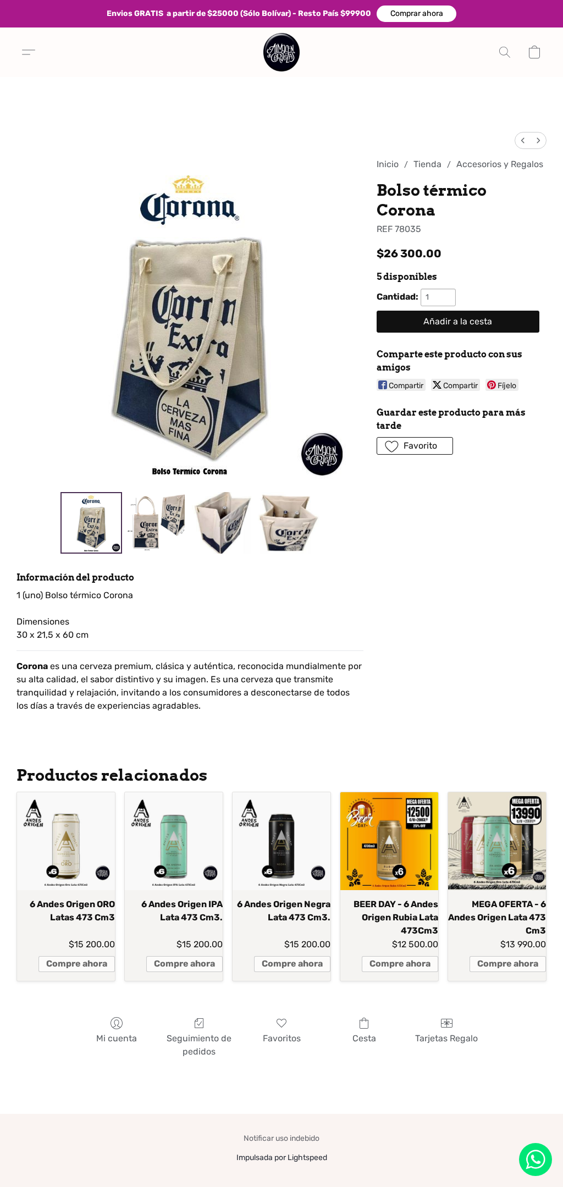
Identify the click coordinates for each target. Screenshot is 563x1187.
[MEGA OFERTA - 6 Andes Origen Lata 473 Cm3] (497, 841)
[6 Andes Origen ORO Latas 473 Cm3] (66, 841)
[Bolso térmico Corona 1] (157, 523)
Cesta (364, 1038)
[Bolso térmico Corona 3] (288, 523)
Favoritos (282, 1038)
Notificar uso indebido (281, 1138)
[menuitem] (523, 140)
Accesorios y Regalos (499, 164)
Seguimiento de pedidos (199, 1045)
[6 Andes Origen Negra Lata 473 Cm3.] (281, 841)
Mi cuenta (116, 1038)
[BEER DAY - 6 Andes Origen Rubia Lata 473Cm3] (389, 841)
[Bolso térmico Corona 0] (91, 523)
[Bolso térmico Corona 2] (222, 523)
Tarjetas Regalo (446, 1038)
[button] (416, 13)
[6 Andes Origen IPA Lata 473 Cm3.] (174, 841)
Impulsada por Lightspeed (281, 1157)
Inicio (388, 164)
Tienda (427, 164)
